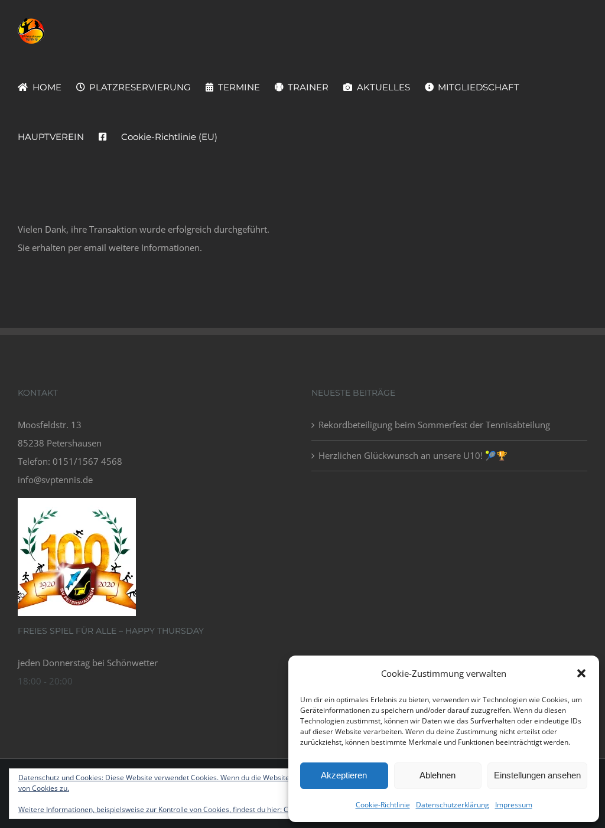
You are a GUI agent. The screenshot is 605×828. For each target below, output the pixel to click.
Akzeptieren (344, 775)
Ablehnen (437, 775)
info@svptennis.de (55, 479)
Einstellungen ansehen (537, 775)
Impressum (513, 805)
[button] (581, 673)
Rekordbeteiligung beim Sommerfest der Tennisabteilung (434, 425)
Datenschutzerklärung (452, 805)
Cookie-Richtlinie (383, 805)
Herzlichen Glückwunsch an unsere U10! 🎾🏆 (413, 455)
